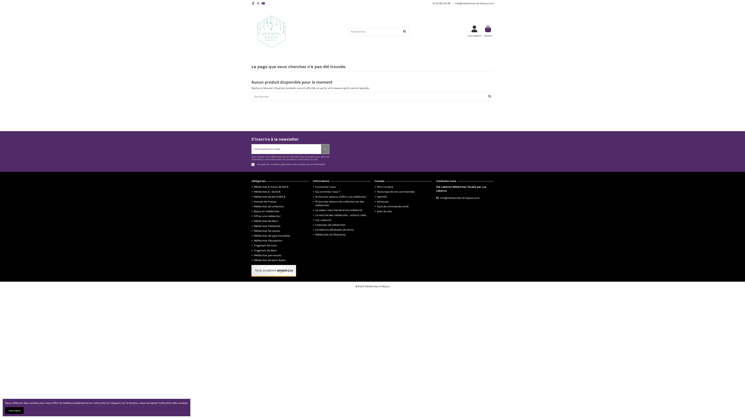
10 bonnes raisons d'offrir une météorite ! (340, 196)
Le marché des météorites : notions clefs (340, 215)
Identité (382, 196)
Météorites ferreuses (267, 231)
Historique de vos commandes (396, 191)
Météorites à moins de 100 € (271, 187)
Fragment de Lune (265, 245)
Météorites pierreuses (267, 255)
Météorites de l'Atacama (330, 234)
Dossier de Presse (265, 201)
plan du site (384, 211)
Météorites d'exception (268, 240)
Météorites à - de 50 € (267, 191)
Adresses (383, 201)
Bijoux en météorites (266, 211)
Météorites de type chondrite (272, 235)
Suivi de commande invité (392, 206)
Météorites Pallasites (267, 226)
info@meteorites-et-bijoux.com (474, 3)
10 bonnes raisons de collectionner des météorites (339, 203)
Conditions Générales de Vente (334, 229)
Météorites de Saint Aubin (270, 260)
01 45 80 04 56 (442, 3)
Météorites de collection (269, 206)
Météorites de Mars (266, 221)
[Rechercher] (404, 31)
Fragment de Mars (265, 250)
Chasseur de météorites (330, 225)
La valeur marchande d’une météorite (338, 210)
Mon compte (385, 187)
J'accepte (14, 410)
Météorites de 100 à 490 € (269, 196)
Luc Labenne (323, 220)
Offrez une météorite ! (267, 216)
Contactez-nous (325, 187)
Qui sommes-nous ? (327, 191)
